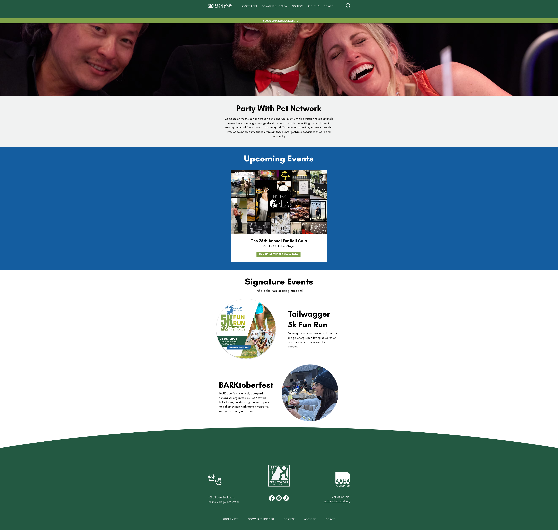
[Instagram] (279, 498)
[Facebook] (272, 498)
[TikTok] (286, 498)
